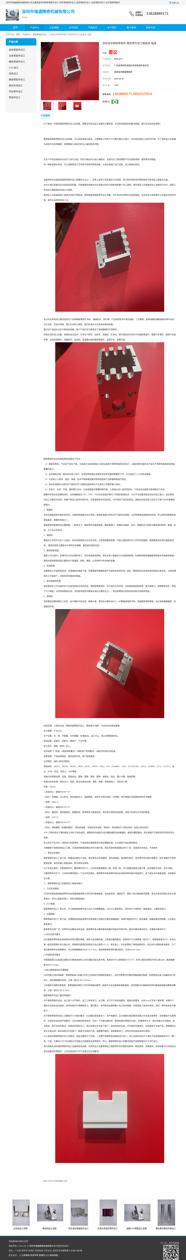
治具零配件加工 (17, 56)
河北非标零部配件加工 (49, 1228)
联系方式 (150, 27)
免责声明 (34, 1255)
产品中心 (34, 27)
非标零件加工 (16, 91)
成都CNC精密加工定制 (107, 1228)
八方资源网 (24, 1255)
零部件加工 (14, 97)
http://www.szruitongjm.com (55, 1181)
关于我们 (112, 27)
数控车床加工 (16, 85)
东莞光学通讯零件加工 (78, 1228)
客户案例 (131, 27)
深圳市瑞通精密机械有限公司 (42, 1246)
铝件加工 (13, 73)
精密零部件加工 (40, 34)
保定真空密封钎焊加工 (136, 1228)
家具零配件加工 (17, 50)
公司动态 (73, 27)
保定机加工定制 (20, 1228)
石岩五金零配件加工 (166, 1228)
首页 (15, 27)
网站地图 (54, 1255)
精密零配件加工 (17, 79)
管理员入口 (44, 1255)
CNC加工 (13, 67)
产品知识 (92, 27)
